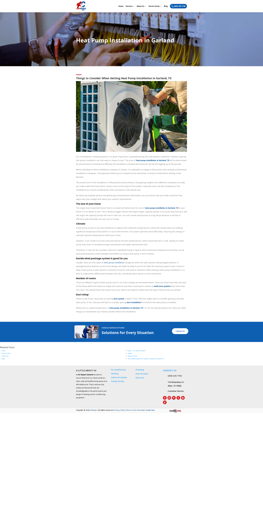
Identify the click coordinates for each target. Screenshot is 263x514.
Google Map (150, 410)
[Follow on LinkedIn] (183, 398)
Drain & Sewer (142, 373)
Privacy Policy (119, 410)
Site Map (141, 410)
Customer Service (176, 391)
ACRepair (93, 410)
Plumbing (140, 369)
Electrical (140, 377)
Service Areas (154, 6)
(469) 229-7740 (175, 376)
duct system (119, 298)
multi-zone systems (162, 286)
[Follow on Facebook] (165, 398)
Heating (114, 373)
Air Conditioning (118, 369)
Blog (166, 6)
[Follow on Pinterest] (174, 398)
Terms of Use (131, 410)
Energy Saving (117, 381)
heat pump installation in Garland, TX (152, 160)
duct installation (134, 302)
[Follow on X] (178, 398)
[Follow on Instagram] (169, 398)
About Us (140, 6)
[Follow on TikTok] (165, 402)
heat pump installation (114, 262)
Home (120, 6)
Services (129, 6)
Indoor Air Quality (119, 377)
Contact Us (180, 331)
